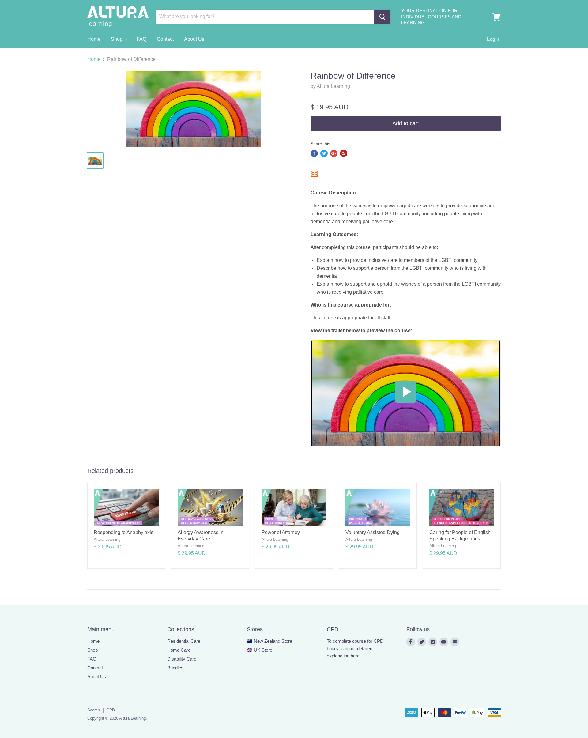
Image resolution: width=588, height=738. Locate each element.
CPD (111, 710)
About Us (194, 39)
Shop (117, 39)
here (355, 655)
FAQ (141, 39)
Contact (165, 39)
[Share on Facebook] (314, 153)
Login (493, 39)
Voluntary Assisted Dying (372, 532)
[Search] (382, 17)
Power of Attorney (281, 532)
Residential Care (183, 641)
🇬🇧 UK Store (259, 650)
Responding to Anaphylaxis (123, 532)
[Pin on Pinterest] (343, 153)
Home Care (178, 650)
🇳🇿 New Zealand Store (269, 641)
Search (93, 710)
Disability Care (181, 658)
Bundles (175, 667)
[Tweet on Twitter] (324, 153)
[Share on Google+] (333, 153)
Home (93, 39)
